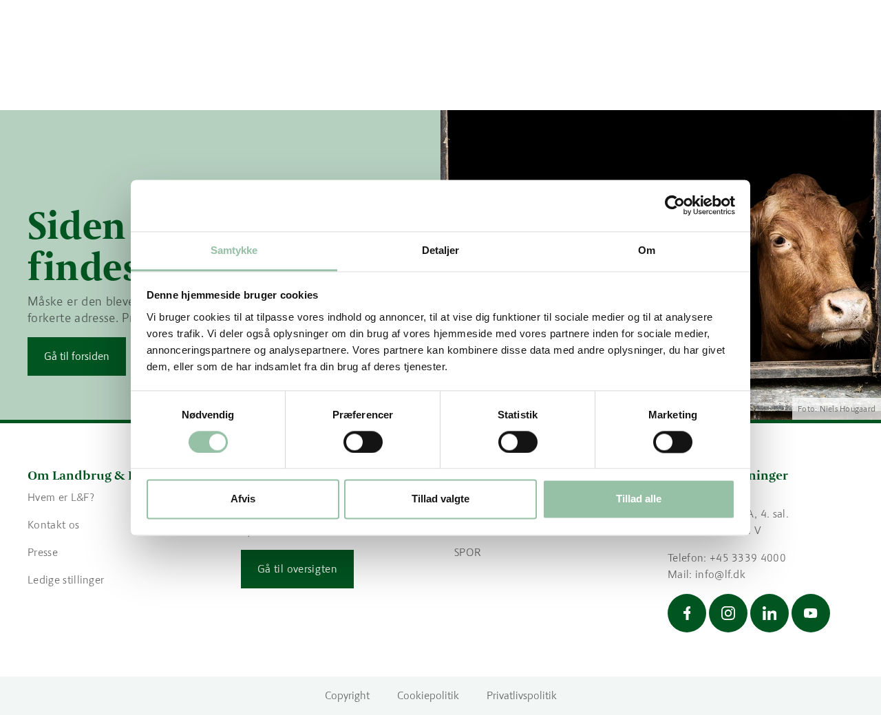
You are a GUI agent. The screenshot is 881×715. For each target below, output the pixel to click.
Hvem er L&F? (61, 497)
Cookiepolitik (428, 695)
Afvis (243, 499)
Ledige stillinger (66, 579)
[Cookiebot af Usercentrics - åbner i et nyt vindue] (675, 205)
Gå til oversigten (297, 568)
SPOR (467, 552)
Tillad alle (638, 499)
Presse (43, 552)
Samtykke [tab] (234, 250)
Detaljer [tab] (441, 250)
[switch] (363, 442)
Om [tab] (646, 250)
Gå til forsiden (76, 356)
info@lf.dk (720, 574)
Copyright (347, 695)
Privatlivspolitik (522, 695)
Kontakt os (53, 524)
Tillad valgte (440, 499)
